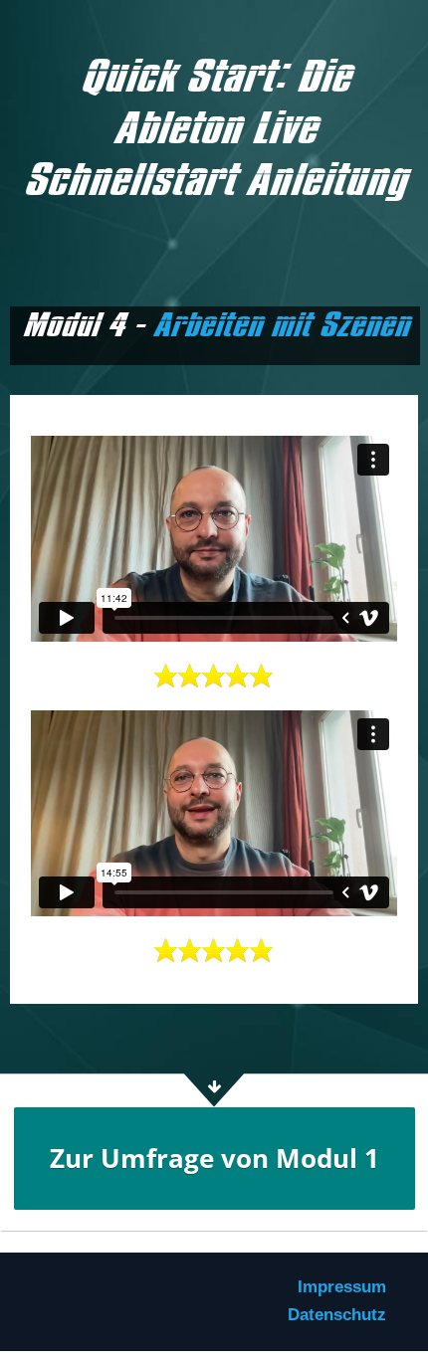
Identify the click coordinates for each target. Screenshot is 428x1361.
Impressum (342, 1286)
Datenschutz (337, 1314)
